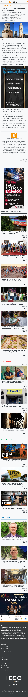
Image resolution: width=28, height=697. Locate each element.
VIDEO (25, 1)
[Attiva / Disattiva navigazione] (1, 2)
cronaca (6, 361)
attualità (6, 439)
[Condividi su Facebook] (24, 161)
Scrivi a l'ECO (4, 648)
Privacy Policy (4, 657)
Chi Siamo (3, 644)
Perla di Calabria (5, 665)
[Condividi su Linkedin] (21, 161)
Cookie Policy (4, 659)
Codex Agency (4, 670)
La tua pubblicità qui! (6, 651)
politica (5, 518)
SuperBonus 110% (5, 667)
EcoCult (6, 5)
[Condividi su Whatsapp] (26, 161)
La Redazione (4, 646)
